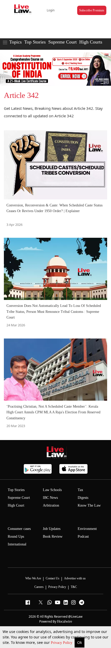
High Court (16, 505)
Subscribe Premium (91, 10)
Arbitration (51, 505)
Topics (15, 42)
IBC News (50, 498)
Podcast (83, 536)
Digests (83, 498)
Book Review (52, 536)
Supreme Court (62, 42)
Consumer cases (19, 529)
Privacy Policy (62, 643)
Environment (87, 529)
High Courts (90, 42)
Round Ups (16, 536)
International (17, 544)
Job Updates (51, 529)
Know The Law (89, 505)
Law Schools (52, 490)
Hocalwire (64, 621)
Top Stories (35, 42)
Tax (80, 490)
